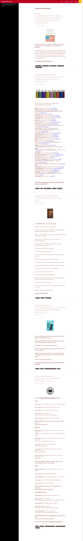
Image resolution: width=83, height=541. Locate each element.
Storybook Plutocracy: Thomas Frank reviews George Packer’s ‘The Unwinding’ (48, 19)
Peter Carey (38, 404)
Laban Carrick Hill (58, 515)
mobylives (60, 188)
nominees (38, 527)
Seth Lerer (44, 463)
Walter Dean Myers (39, 506)
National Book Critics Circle (50, 368)
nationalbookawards (60, 526)
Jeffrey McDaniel (39, 489)
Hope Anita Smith (44, 518)
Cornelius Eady (54, 486)
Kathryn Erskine (39, 498)
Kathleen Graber (39, 469)
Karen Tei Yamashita (40, 418)
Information (53, 74)
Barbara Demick (39, 430)
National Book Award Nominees (48, 397)
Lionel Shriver (38, 413)
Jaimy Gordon (38, 407)
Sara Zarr (51, 518)
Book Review (38, 65)
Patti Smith (37, 444)
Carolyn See (44, 424)
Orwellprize (48, 297)
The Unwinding (61, 65)
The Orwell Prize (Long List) (48, 199)
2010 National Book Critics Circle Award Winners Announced (50, 310)
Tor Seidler (37, 518)
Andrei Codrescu (47, 421)
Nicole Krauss (38, 410)
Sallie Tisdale (51, 463)
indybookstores (47, 188)
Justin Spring (38, 449)
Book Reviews (38, 13)
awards (37, 188)
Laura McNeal (38, 503)
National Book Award (50, 526)
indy (41, 188)
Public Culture (53, 65)
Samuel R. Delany (55, 421)
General (48, 74)
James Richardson (39, 477)
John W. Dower (38, 438)
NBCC (59, 368)
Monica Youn (38, 483)
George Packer (45, 65)
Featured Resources (7, 1)
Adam (43, 25)
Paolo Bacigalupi (39, 495)
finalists (42, 526)
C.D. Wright (37, 480)
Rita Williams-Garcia (40, 511)
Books (42, 368)
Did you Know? (44, 305)
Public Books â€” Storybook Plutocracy (43, 61)
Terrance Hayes (38, 473)
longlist (54, 188)
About (71, 1)
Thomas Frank (39, 67)
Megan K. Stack (38, 455)
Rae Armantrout (46, 486)
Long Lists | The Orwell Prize (41, 293)
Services (66, 1)
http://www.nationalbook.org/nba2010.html (53, 521)
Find (62, 1)
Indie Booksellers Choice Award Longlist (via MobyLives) (49, 79)
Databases (43, 74)
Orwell (42, 297)
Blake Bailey (47, 461)
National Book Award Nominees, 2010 (47, 379)
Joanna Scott (38, 424)
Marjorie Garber (54, 461)
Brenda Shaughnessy (49, 489)
